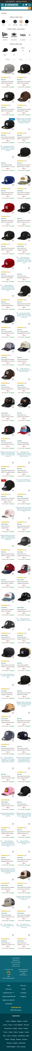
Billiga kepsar (16, 960)
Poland (7, 1039)
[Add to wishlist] (13, 73)
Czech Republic (18, 1025)
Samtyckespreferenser (9, 996)
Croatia (5, 1025)
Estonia (20, 1028)
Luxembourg (21, 1035)
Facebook (23, 993)
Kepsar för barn (16, 966)
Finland (26, 1028)
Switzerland (21, 1043)
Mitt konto (8, 989)
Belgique (13, 1021)
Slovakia (24, 1039)
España (15, 1028)
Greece (15, 1032)
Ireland (27, 1032)
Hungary (21, 1032)
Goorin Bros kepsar (16, 962)
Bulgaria (19, 1021)
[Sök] (29, 8)
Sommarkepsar (16, 958)
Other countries (21, 1046)
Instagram (23, 996)
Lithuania (14, 1035)
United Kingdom (11, 1046)
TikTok (23, 989)
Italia (4, 1035)
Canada (25, 1021)
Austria (8, 1021)
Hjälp (8, 985)
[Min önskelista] (26, 4)
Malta (27, 1035)
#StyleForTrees (8, 993)
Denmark (26, 1025)
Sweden (15, 1043)
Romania (18, 1039)
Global (10, 1032)
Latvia (8, 1035)
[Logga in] (23, 4)
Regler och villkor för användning (9, 1001)
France (5, 1032)
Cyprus (10, 1025)
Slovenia (9, 1043)
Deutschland (8, 1028)
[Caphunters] (9, 4)
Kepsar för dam (16, 964)
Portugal (12, 1039)
